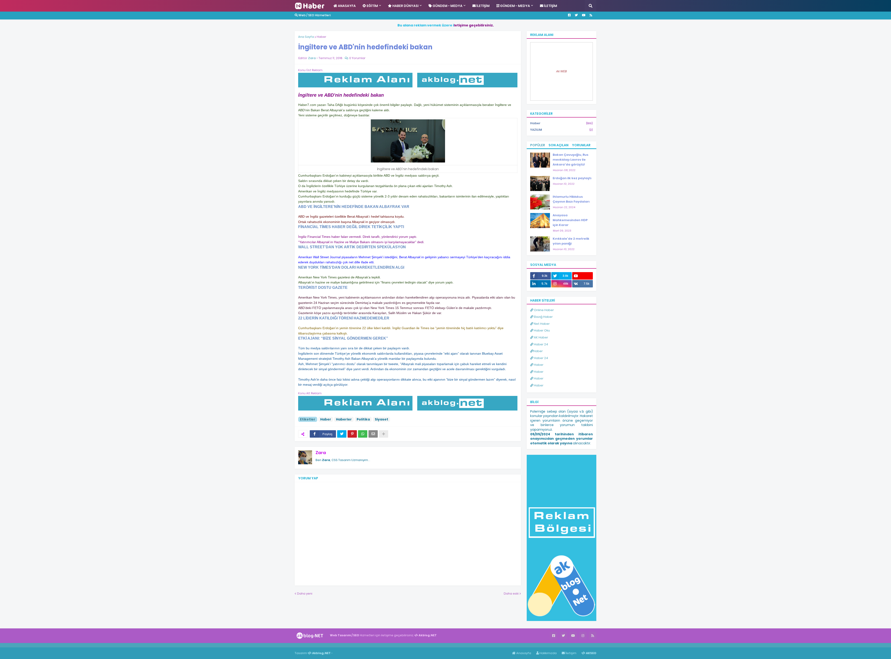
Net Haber (541, 324)
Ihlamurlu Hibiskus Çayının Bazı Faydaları (571, 199)
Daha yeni (304, 593)
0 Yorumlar (357, 58)
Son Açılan (558, 145)
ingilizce (48, 645)
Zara (321, 452)
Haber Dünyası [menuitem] (405, 5)
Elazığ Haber (543, 317)
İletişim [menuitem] (483, 5)
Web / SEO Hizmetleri (314, 15)
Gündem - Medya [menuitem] (447, 5)
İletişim (570, 653)
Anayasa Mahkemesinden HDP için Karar (570, 220)
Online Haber (543, 310)
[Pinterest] (352, 434)
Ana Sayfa (306, 37)
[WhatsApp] (362, 434)
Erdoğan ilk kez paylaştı (572, 178)
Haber (321, 37)
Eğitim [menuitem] (372, 5)
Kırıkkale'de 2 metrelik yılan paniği (571, 241)
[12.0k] (582, 276)
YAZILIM (561, 129)
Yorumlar (581, 145)
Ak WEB (561, 71)
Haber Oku (541, 330)
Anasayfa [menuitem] (346, 5)
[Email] (373, 434)
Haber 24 (540, 344)
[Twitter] (341, 434)
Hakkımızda (548, 653)
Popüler (537, 145)
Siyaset (381, 419)
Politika (363, 419)
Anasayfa (523, 653)
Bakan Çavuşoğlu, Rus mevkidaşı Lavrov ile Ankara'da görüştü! (570, 160)
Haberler (344, 419)
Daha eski (511, 593)
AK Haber (540, 337)
